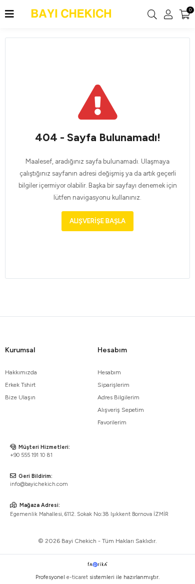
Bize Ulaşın (20, 397)
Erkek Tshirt (20, 384)
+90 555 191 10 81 (31, 455)
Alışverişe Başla (98, 221)
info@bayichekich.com (39, 484)
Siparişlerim (114, 384)
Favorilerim (112, 422)
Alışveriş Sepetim (121, 409)
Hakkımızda (21, 372)
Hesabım (109, 372)
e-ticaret (77, 577)
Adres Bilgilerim (119, 397)
